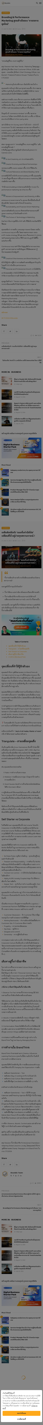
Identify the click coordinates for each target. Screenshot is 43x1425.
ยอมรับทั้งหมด (21, 1413)
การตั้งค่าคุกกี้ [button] (21, 1419)
